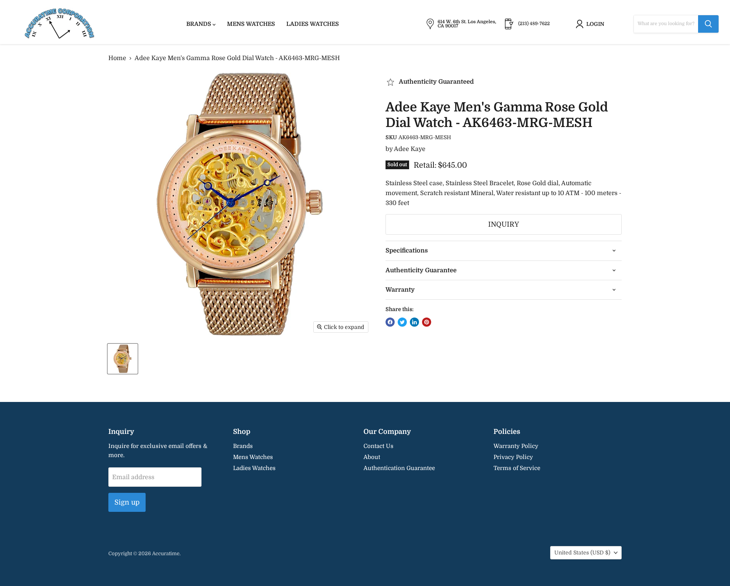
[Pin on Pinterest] (426, 322)
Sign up (127, 502)
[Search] (708, 24)
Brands (199, 24)
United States (582, 552)
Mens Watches (251, 24)
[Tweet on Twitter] (402, 322)
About (371, 457)
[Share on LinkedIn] (414, 322)
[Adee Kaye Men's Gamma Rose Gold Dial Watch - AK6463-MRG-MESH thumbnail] (123, 359)
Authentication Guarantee (399, 468)
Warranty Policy (516, 446)
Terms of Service (517, 468)
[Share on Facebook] (390, 322)
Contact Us (378, 446)
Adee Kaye (409, 149)
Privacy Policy (513, 457)
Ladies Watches (312, 24)
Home (117, 58)
